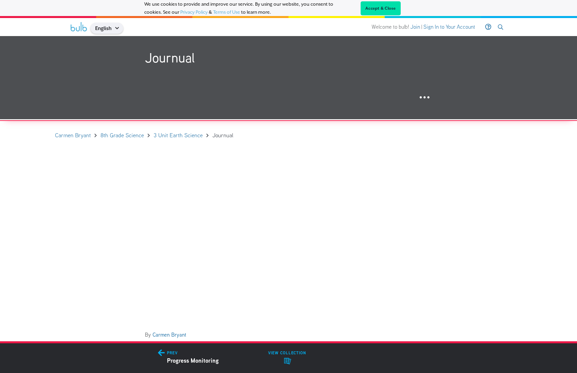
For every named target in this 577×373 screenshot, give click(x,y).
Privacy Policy (194, 12)
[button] (119, 28)
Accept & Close (380, 8)
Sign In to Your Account (449, 27)
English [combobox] (103, 28)
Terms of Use (226, 12)
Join (415, 27)
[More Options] (424, 98)
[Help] (488, 27)
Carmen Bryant (169, 335)
